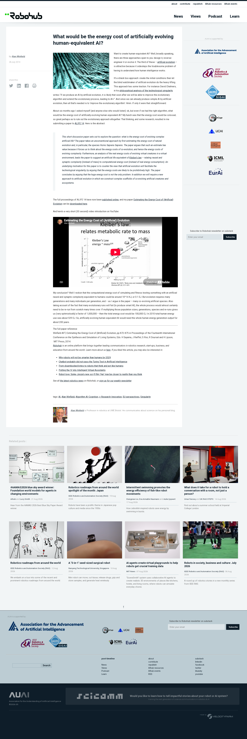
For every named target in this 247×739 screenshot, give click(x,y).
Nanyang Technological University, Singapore (88, 568)
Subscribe (230, 237)
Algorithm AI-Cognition (87, 396)
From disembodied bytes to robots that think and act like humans (91, 365)
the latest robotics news (71, 380)
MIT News (130, 571)
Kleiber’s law (135, 157)
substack (199, 658)
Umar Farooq (190, 499)
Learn (234, 16)
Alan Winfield (18, 56)
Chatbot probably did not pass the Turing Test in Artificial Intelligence (93, 361)
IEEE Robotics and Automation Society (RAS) (88, 496)
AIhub (13, 499)
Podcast (215, 16)
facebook (199, 665)
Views (196, 16)
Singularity (145, 396)
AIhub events (230, 4)
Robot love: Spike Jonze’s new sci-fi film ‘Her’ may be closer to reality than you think (100, 374)
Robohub (57, 345)
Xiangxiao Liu (132, 499)
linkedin (198, 662)
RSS (150, 674)
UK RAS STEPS (206, 499)
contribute (185, 4)
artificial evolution (166, 62)
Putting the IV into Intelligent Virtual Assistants (82, 370)
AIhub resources (213, 4)
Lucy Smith (25, 499)
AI (59, 396)
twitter (198, 668)
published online (110, 199)
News (178, 16)
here (108, 350)
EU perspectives (131, 396)
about (174, 4)
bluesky (198, 671)
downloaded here (78, 203)
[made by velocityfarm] (216, 716)
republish (198, 4)
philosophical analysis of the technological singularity (146, 90)
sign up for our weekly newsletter (115, 380)
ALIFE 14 (79, 123)
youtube (199, 674)
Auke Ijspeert (169, 499)
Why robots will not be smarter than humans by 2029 (85, 357)
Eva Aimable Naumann (149, 499)
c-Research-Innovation (110, 396)
